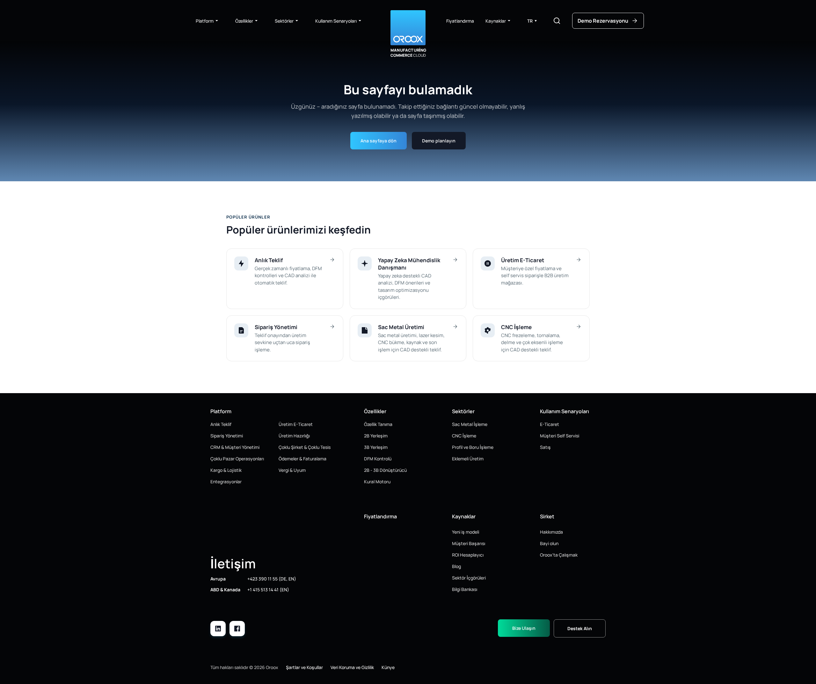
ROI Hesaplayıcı (468, 555)
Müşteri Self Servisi (559, 436)
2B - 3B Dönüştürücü (385, 470)
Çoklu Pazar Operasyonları (237, 459)
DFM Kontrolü (377, 459)
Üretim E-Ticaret (296, 424)
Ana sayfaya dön (379, 141)
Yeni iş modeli (465, 532)
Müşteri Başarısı (468, 543)
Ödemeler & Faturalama (302, 459)
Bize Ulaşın (524, 628)
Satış (545, 447)
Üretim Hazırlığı (294, 436)
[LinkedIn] (218, 628)
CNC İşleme (464, 436)
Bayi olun (549, 543)
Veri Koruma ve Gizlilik (352, 667)
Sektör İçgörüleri (469, 578)
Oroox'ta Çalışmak (559, 555)
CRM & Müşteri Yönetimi (234, 447)
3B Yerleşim (376, 447)
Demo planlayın (438, 141)
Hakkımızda (551, 532)
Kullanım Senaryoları (336, 21)
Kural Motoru (377, 482)
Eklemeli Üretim (468, 459)
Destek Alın (579, 628)
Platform (205, 21)
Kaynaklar (495, 21)
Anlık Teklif (220, 424)
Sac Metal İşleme (469, 424)
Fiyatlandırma (460, 21)
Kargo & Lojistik (226, 470)
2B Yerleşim (376, 436)
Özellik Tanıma (378, 424)
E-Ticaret (549, 424)
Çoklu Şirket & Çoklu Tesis (305, 447)
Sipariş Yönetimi (226, 436)
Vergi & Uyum (292, 470)
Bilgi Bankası (464, 589)
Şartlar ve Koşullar (304, 667)
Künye (388, 667)
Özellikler (244, 21)
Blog (456, 566)
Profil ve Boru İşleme (472, 447)
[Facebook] (237, 628)
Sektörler (284, 21)
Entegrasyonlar (226, 482)
